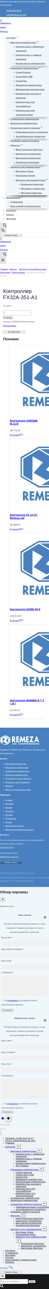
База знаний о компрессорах (25, 206)
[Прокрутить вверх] (2, 1119)
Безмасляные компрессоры (30, 63)
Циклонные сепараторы (28, 154)
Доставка (11, 219)
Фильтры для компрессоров (31, 1237)
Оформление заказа (14, 826)
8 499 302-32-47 (14, 11)
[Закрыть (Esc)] (9, 1124)
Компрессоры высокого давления (28, 96)
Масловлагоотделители (28, 158)
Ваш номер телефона (12, 949)
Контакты (11, 210)
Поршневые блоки (25, 176)
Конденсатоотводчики (27, 162)
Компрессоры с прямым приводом (28, 57)
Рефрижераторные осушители (32, 132)
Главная (9, 800)
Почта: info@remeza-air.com (20, 1140)
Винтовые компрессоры (16, 764)
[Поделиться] (6, 1124)
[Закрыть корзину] (2, 899)
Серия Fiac (21, 81)
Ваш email (6, 961)
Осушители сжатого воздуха (18, 778)
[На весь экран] (4, 1124)
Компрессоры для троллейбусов (25, 104)
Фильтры (9, 786)
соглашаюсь (12, 1000)
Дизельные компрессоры (23, 123)
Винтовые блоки (24, 171)
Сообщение (7, 972)
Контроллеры (9, 326)
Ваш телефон (8, 1052)
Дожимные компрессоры (29, 85)
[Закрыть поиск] (2, 1276)
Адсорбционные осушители (30, 136)
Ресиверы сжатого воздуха (24, 141)
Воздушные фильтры (32, 184)
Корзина (9, 815)
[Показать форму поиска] (3, 225)
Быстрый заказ (14, 332)
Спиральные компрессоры (24, 119)
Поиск (32, 1282)
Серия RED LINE (24, 77)
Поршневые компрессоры (16, 767)
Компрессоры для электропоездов (25, 112)
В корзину (8, 318)
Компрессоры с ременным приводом (30, 49)
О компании (16, 202)
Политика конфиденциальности (19, 830)
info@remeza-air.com (16, 15)
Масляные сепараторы (33, 189)
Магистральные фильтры (29, 150)
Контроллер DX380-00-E (25, 609)
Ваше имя (6, 937)
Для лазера (22, 1166)
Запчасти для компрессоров (18, 790)
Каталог (8, 807)
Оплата (10, 215)
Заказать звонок (11, 235)
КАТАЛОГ (10, 1147)
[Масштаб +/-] (1, 1124)
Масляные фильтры (31, 193)
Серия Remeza (23, 72)
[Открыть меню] (3, 260)
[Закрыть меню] (0, 1133)
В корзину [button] (14, 435)
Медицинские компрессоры (30, 89)
